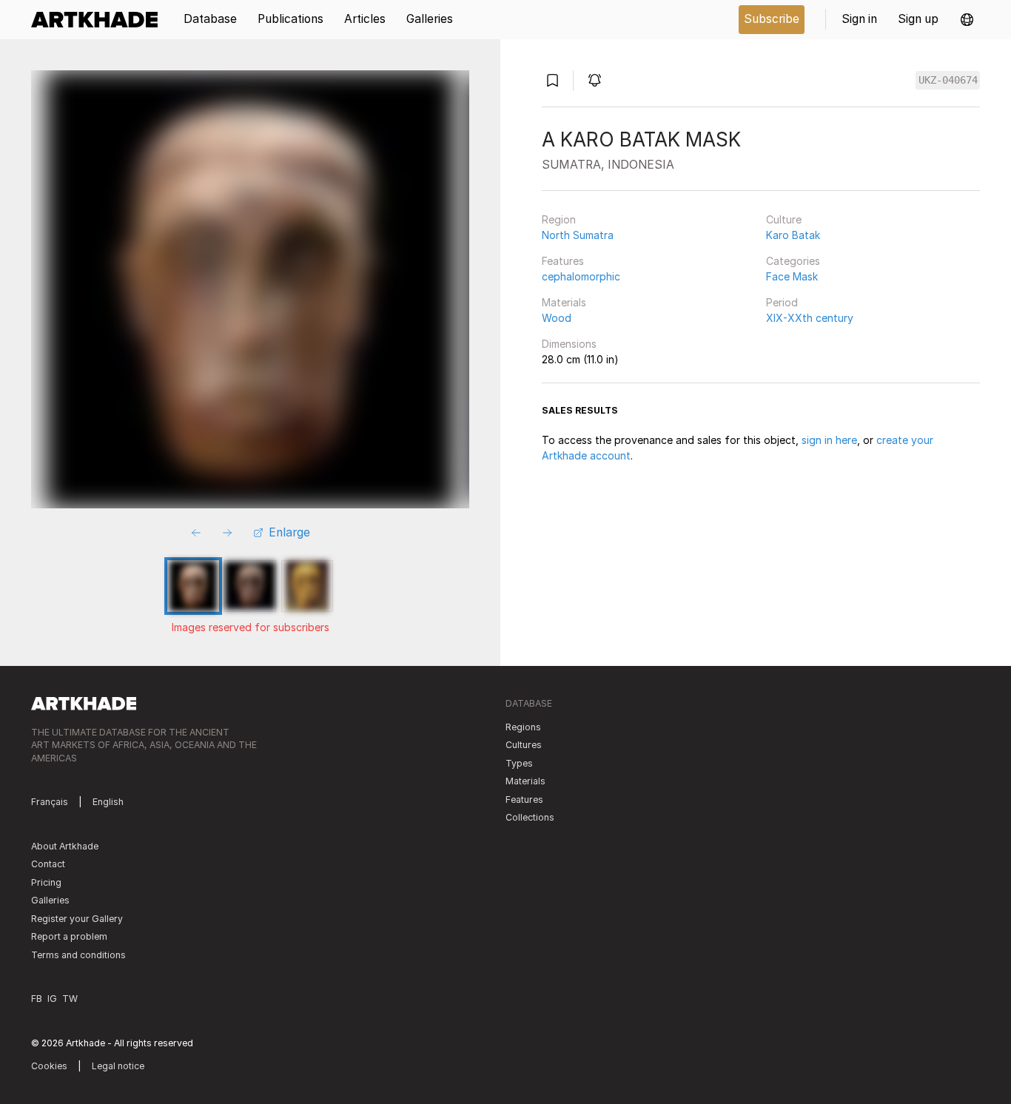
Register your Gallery (77, 918)
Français (49, 801)
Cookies (49, 1065)
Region (559, 219)
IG (52, 998)
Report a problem (69, 936)
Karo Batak (793, 235)
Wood (556, 318)
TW (70, 998)
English (108, 801)
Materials (564, 302)
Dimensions (569, 343)
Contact (48, 863)
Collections (530, 817)
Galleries (50, 900)
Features (563, 261)
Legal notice (118, 1065)
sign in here (829, 440)
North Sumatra (578, 235)
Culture (784, 219)
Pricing (46, 882)
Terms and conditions (78, 954)
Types (519, 763)
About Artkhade (64, 846)
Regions (523, 727)
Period (782, 302)
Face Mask (792, 276)
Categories (793, 261)
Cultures (524, 744)
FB (36, 998)
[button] (967, 20)
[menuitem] (99, 19)
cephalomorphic (581, 276)
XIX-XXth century (809, 318)
